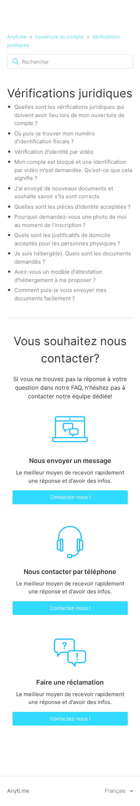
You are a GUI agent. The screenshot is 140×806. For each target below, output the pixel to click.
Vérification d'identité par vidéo (53, 151)
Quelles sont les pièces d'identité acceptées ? (72, 206)
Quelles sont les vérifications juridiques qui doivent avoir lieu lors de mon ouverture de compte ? (69, 114)
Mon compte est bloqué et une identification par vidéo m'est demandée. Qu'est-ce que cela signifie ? (73, 169)
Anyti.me (17, 37)
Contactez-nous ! (70, 497)
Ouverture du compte (59, 37)
